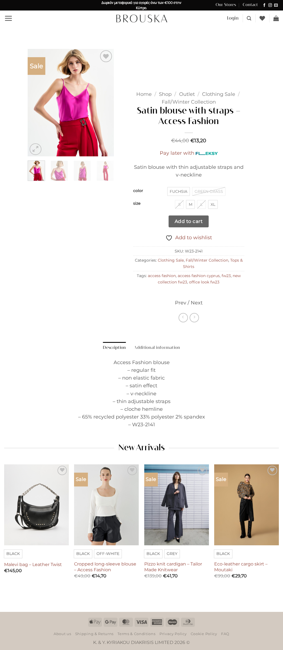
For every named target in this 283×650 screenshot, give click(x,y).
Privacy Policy (173, 633)
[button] (8, 18)
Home (144, 94)
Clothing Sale (218, 94)
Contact (250, 5)
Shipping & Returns (94, 633)
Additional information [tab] (157, 348)
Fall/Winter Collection (189, 102)
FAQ (225, 633)
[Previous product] (194, 317)
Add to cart (189, 221)
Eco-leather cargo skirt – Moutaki (241, 566)
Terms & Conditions (136, 633)
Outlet (187, 94)
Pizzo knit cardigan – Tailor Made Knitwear (173, 566)
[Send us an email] (276, 5)
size (136, 203)
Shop (165, 94)
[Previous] (36, 103)
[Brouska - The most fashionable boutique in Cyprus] (141, 18)
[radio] (178, 191)
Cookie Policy (204, 633)
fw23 (226, 275)
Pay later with (177, 153)
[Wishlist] (262, 18)
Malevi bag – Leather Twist (33, 564)
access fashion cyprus (199, 275)
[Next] (105, 103)
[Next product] (183, 317)
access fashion (162, 275)
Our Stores (226, 5)
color (138, 191)
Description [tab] (114, 348)
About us (62, 633)
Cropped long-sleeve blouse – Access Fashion (105, 566)
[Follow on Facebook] (264, 5)
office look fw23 (204, 282)
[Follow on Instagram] (270, 5)
